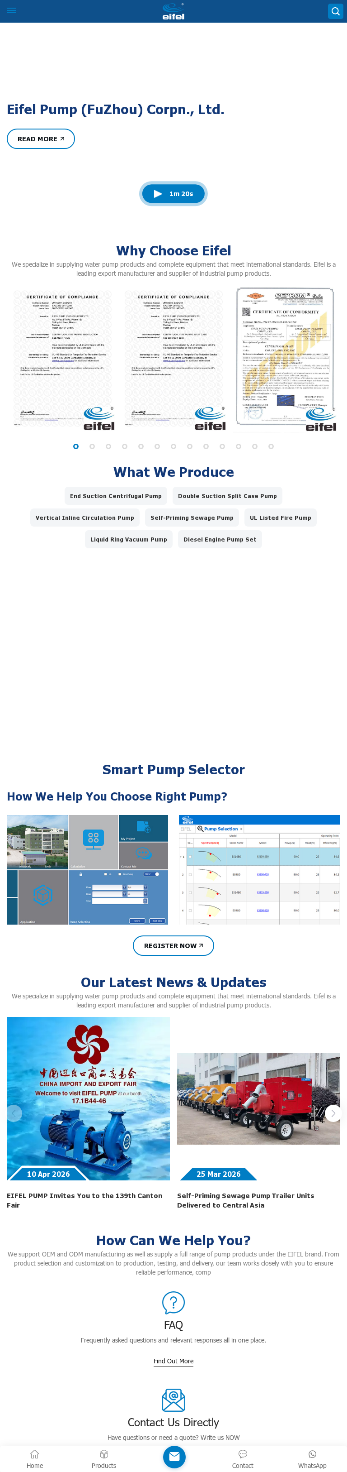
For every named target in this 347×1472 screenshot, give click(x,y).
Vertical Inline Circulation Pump (85, 574)
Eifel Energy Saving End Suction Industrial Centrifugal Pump (92, 783)
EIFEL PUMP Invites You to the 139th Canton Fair (84, 1257)
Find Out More (173, 1418)
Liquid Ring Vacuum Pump (128, 596)
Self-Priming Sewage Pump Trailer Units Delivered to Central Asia (245, 1257)
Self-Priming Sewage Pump (192, 574)
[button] (76, 503)
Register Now (170, 1002)
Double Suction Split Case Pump (227, 553)
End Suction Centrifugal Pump (116, 553)
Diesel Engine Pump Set (220, 596)
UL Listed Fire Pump (280, 574)
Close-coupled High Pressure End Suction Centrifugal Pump (254, 783)
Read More (37, 195)
